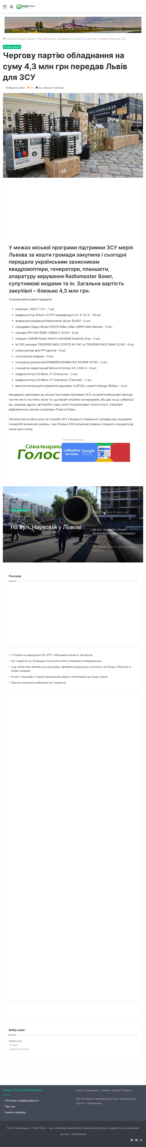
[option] (73, 524)
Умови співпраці (15, 1112)
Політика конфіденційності (22, 1100)
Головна (10, 38)
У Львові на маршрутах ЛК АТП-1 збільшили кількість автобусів (52, 655)
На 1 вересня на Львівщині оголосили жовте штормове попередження (56, 660)
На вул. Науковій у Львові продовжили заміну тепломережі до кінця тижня (46, 525)
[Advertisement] (77, 210)
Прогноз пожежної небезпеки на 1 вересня (38, 682)
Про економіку (20, 509)
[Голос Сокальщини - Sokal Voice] (25, 6)
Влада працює (26, 38)
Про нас (10, 1106)
